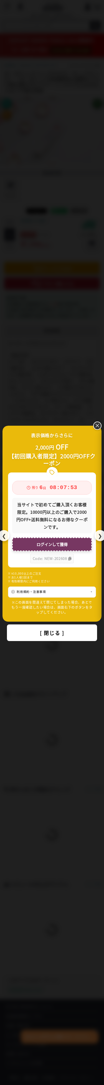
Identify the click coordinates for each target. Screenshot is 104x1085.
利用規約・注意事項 (31, 592)
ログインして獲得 (52, 544)
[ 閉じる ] (52, 632)
